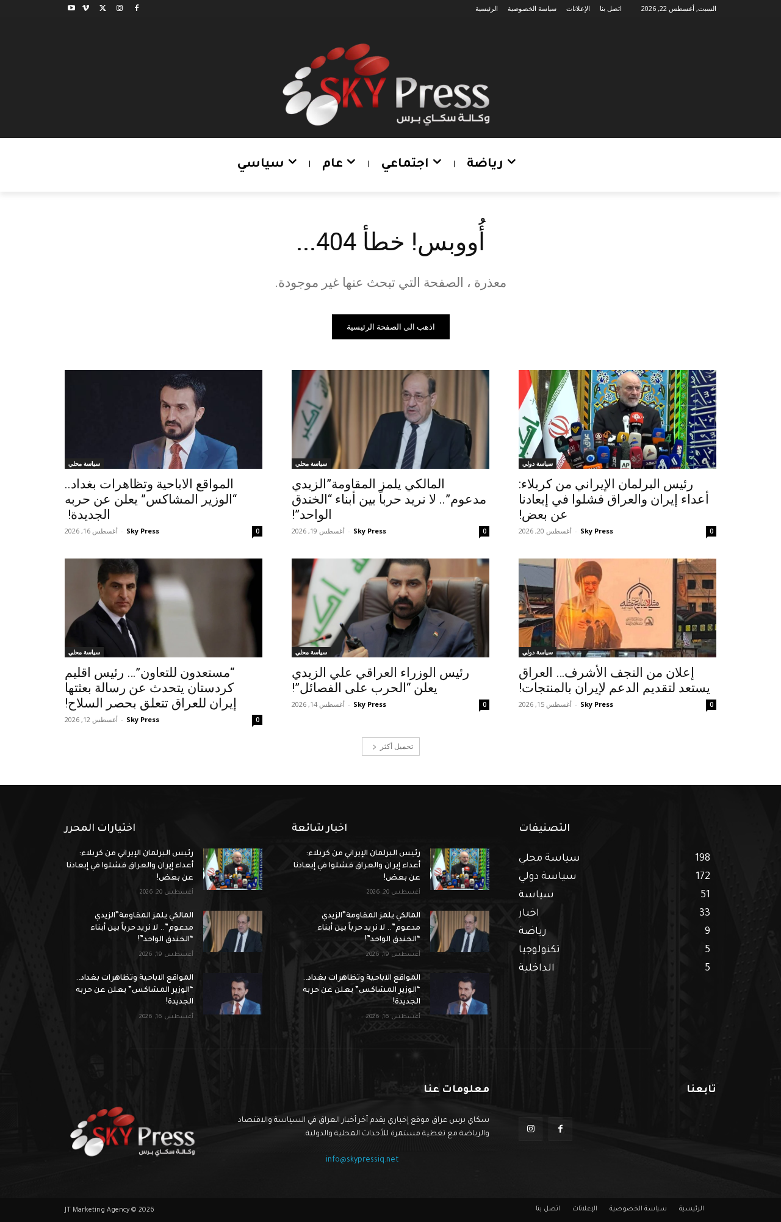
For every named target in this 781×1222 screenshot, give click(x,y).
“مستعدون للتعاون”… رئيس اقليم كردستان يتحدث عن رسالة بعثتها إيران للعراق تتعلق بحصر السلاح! (151, 687)
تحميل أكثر (396, 746)
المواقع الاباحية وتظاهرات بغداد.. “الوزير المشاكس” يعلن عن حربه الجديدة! (151, 499)
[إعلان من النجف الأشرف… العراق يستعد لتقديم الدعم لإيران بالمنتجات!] (617, 608)
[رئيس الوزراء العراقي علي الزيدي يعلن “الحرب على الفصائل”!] (390, 608)
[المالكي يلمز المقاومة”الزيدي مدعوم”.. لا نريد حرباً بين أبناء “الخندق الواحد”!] (390, 419)
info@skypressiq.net (362, 1160)
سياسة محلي (311, 463)
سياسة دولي (537, 463)
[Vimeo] (86, 9)
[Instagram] (119, 9)
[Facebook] (136, 9)
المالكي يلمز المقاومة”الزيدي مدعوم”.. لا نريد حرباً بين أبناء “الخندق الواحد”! (389, 499)
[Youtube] (72, 9)
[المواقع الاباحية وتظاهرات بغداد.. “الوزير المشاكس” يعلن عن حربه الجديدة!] (163, 419)
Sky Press (596, 530)
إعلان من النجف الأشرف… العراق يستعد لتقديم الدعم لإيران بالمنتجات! (614, 680)
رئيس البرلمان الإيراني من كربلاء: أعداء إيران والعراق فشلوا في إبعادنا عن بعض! (614, 499)
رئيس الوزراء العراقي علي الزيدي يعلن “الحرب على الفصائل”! (380, 680)
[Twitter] (103, 9)
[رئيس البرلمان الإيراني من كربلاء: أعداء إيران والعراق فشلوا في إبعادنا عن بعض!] (617, 419)
